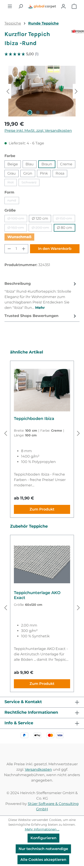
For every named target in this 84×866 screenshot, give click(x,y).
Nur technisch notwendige (43, 849)
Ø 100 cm (17, 219)
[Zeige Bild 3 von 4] (46, 112)
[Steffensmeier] (76, 40)
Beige (12, 164)
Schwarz (30, 183)
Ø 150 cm (65, 219)
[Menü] (9, 6)
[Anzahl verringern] (9, 248)
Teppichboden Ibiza (34, 418)
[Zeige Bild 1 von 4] (30, 112)
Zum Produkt (42, 509)
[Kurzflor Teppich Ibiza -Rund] (41, 91)
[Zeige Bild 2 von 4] (38, 112)
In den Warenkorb (54, 248)
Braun (46, 164)
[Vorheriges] (7, 91)
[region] (42, 91)
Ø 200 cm (42, 229)
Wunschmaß (20, 238)
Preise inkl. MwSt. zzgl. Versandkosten (38, 130)
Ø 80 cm (64, 228)
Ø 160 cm (17, 229)
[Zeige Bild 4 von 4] (54, 112)
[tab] (40, 295)
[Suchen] (20, 6)
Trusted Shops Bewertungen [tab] (31, 316)
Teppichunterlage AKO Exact (37, 595)
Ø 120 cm (40, 218)
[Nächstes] (76, 91)
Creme (66, 164)
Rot (12, 183)
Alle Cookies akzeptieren (43, 859)
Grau (11, 173)
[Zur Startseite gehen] (42, 6)
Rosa (60, 173)
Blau (30, 164)
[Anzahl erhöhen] (23, 248)
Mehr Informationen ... (42, 829)
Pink (44, 173)
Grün (27, 173)
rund (13, 201)
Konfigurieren (43, 838)
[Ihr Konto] (63, 6)
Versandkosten (38, 769)
